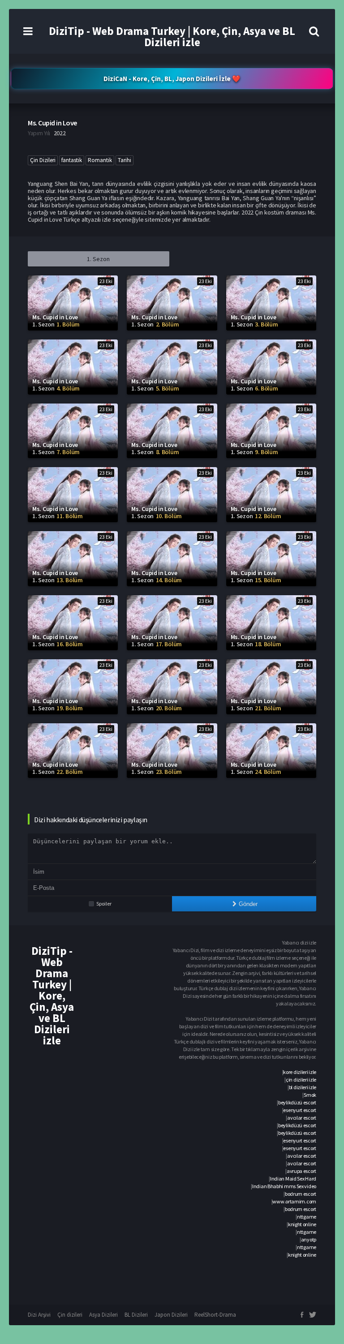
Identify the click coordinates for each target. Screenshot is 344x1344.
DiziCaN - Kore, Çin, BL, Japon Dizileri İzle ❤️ (172, 78)
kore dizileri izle (299, 1072)
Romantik (100, 160)
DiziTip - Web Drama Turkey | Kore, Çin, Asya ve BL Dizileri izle (172, 36)
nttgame (306, 1216)
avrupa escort (301, 1171)
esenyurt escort (299, 1110)
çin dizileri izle (301, 1079)
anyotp (308, 1239)
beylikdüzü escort (297, 1102)
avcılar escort (301, 1117)
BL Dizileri (136, 1314)
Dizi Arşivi (39, 1314)
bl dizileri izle (302, 1087)
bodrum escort (300, 1193)
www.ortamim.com (294, 1201)
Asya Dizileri (103, 1314)
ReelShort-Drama (215, 1314)
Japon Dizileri (171, 1314)
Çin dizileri (69, 1314)
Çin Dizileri (43, 160)
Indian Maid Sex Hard (293, 1178)
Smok (310, 1094)
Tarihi (124, 160)
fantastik (71, 160)
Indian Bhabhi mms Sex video (284, 1186)
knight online (302, 1224)
